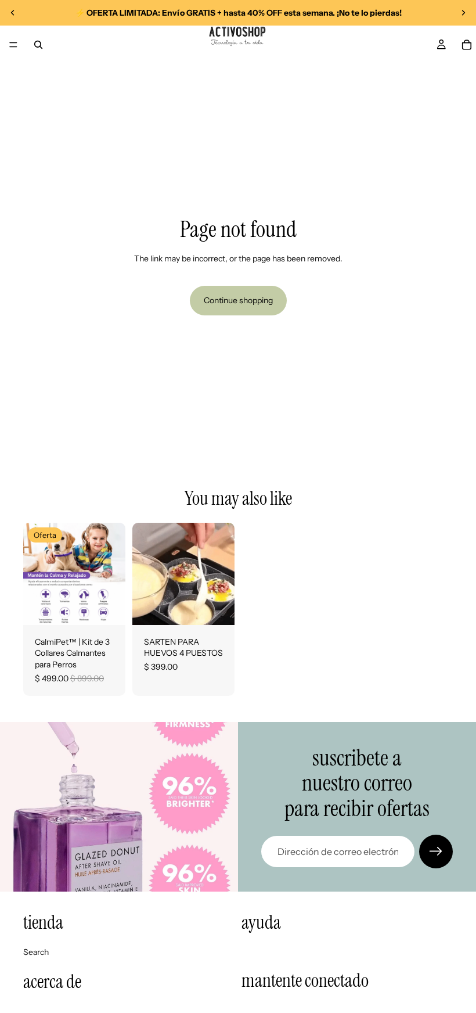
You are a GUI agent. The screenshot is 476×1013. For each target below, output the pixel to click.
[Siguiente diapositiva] (463, 13)
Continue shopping (238, 300)
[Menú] (13, 44)
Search (36, 952)
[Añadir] (107, 607)
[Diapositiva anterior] (13, 13)
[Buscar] (38, 45)
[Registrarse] (436, 851)
